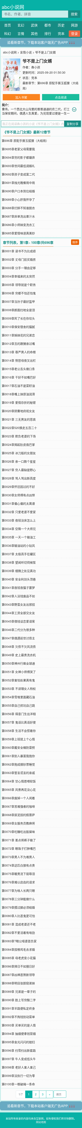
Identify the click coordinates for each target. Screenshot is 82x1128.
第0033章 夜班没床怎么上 (19, 520)
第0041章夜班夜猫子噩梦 (18, 587)
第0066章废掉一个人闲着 (18, 798)
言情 (20, 33)
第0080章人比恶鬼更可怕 (18, 916)
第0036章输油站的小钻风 (18, 545)
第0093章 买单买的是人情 (19, 1025)
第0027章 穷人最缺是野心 (19, 470)
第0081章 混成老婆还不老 (19, 924)
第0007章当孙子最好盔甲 (18, 301)
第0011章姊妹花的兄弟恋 (18, 335)
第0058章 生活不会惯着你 (19, 731)
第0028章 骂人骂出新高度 (19, 478)
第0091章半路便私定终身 (18, 1008)
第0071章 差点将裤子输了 (19, 840)
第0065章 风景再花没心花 (19, 789)
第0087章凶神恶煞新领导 (18, 975)
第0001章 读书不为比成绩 (19, 251)
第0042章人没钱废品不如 (18, 596)
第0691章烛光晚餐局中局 (18, 182)
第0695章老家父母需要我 (18, 149)
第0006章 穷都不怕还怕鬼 (19, 293)
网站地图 (41, 1122)
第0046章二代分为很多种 (18, 630)
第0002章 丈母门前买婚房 (19, 259)
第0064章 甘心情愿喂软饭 (19, 781)
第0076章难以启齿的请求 (18, 882)
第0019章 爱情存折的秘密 (19, 402)
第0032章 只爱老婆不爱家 (19, 512)
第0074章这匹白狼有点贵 (18, 865)
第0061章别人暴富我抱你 (18, 756)
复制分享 (72, 124)
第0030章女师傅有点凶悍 (18, 495)
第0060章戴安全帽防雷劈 (18, 747)
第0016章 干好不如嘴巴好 (19, 377)
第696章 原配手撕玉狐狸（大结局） (25, 140)
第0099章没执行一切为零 (18, 1076)
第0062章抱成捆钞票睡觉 (18, 764)
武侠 (34, 25)
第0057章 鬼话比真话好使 (19, 722)
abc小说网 (13, 6)
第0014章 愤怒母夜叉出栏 (19, 360)
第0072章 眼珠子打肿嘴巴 (19, 848)
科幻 (7, 33)
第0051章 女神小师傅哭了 (19, 672)
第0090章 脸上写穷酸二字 (19, 1000)
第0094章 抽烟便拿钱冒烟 (19, 1033)
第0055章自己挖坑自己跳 (18, 705)
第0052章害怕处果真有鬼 (18, 680)
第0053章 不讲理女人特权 (19, 688)
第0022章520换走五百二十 (19, 428)
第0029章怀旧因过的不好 (18, 486)
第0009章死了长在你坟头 (18, 318)
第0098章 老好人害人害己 (19, 1067)
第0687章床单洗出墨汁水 (18, 216)
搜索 (74, 14)
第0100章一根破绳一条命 (18, 1084)
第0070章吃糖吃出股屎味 (18, 831)
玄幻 (20, 25)
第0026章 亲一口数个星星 (19, 461)
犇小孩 (35, 67)
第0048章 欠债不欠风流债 (19, 646)
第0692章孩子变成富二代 (18, 174)
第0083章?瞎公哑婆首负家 (19, 941)
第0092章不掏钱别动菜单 (18, 1017)
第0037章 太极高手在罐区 (19, 554)
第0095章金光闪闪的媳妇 (18, 1042)
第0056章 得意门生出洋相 (19, 714)
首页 (7, 25)
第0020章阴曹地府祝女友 (18, 411)
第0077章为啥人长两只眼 (18, 890)
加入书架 (21, 97)
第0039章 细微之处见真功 (19, 571)
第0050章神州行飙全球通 (18, 663)
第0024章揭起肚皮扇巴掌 (18, 444)
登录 (74, 33)
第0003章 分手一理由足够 (19, 268)
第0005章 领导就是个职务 (19, 285)
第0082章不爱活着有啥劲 (18, 932)
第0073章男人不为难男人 (18, 857)
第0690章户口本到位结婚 (18, 191)
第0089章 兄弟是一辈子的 (19, 991)
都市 (47, 25)
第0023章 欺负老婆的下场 (19, 436)
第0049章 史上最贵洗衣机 (19, 655)
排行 (47, 33)
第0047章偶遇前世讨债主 (18, 638)
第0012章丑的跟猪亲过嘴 (18, 343)
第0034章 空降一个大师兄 (19, 529)
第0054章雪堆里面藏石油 (18, 697)
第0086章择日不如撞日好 (18, 966)
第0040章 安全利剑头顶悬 (19, 579)
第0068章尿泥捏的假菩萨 (18, 815)
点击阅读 (61, 97)
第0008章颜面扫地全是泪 (18, 310)
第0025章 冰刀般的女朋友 (19, 453)
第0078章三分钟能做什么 (18, 899)
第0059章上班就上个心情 (18, 739)
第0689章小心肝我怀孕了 (18, 199)
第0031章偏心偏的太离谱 (18, 503)
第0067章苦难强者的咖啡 (18, 806)
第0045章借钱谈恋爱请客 (18, 621)
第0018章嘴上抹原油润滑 (18, 394)
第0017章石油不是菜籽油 (18, 386)
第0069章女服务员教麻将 (18, 823)
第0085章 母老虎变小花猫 (19, 958)
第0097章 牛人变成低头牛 (19, 1059)
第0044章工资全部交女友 (18, 613)
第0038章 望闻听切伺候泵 (19, 562)
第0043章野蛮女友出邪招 (18, 604)
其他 (34, 33)
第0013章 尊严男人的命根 (19, 352)
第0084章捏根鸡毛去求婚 (18, 949)
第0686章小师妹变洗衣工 (18, 225)
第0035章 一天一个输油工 (19, 537)
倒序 (75, 242)
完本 (61, 33)
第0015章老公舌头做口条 (18, 369)
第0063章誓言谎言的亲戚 (18, 773)
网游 (74, 25)
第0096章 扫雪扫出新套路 (19, 1050)
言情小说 (26, 52)
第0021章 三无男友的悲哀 (19, 419)
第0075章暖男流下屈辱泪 (18, 874)
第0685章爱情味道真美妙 (18, 233)
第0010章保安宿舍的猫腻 (18, 327)
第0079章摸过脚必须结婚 (18, 907)
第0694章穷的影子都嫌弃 (18, 157)
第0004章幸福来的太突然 (18, 276)
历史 (61, 25)
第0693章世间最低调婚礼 (18, 166)
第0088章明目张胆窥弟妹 (18, 983)
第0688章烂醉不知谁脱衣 (18, 208)
